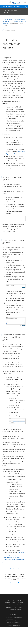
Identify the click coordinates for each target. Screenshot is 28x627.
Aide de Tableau (8, 19)
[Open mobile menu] (3, 2)
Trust (15, 607)
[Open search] (25, 2)
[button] (3, 30)
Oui (11, 582)
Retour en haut (15, 568)
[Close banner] (26, 6)
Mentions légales (10, 600)
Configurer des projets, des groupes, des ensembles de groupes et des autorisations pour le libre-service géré (13, 557)
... (11, 21)
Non (17, 582)
